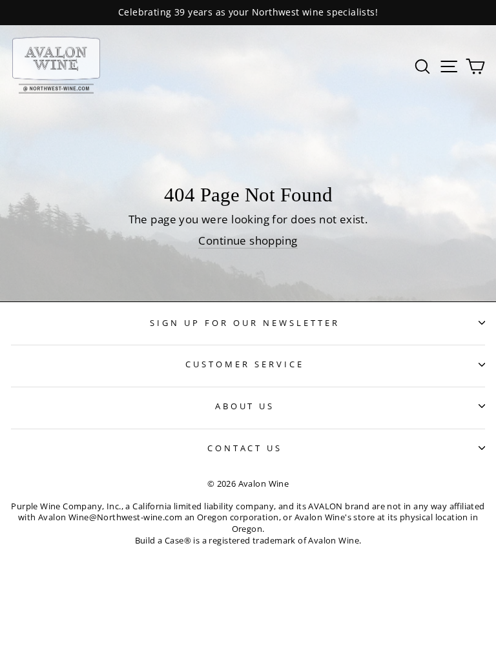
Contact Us (245, 448)
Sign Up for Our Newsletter (244, 323)
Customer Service (244, 364)
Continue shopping (247, 240)
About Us (245, 406)
